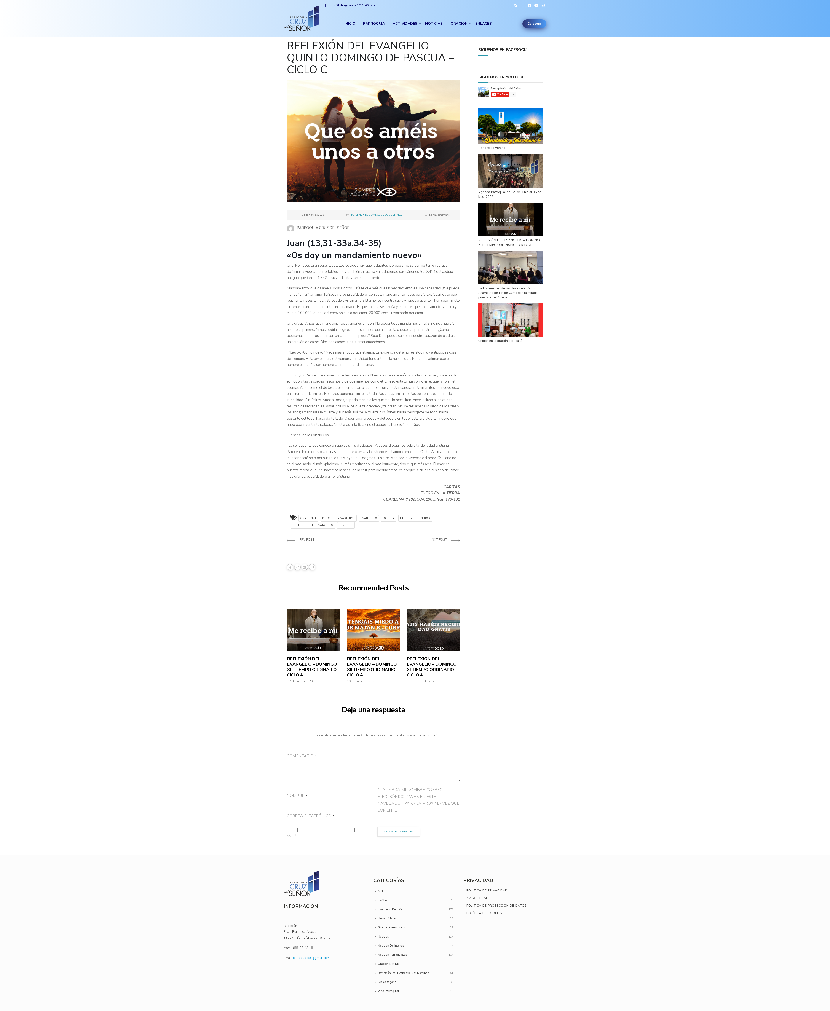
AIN (380, 891)
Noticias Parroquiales (392, 955)
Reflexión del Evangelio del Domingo (377, 215)
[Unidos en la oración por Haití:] (510, 320)
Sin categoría (387, 982)
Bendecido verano (491, 148)
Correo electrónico (310, 816)
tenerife (346, 525)
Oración (459, 23)
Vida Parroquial (388, 991)
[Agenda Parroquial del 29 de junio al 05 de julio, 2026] (510, 171)
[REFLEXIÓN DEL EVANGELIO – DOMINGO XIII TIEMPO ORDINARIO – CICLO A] (510, 219)
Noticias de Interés (391, 946)
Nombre (297, 796)
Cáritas (383, 900)
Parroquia (374, 23)
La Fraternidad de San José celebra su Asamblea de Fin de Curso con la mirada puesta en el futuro (508, 293)
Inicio (350, 23)
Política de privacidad (487, 890)
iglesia (388, 518)
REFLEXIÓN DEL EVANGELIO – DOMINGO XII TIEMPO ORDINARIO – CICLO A (372, 667)
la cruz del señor (415, 518)
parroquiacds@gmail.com (311, 958)
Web (292, 836)
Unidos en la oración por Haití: (500, 341)
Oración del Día (389, 964)
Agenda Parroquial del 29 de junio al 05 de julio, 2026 (509, 194)
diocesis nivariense (338, 518)
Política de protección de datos (496, 906)
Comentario (301, 756)
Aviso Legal (477, 898)
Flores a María (388, 918)
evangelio (369, 518)
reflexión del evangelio (313, 525)
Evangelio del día (390, 909)
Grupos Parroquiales (392, 927)
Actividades (405, 23)
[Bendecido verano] (510, 126)
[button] (515, 5)
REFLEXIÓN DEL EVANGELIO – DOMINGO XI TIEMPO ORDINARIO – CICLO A (432, 667)
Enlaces (483, 23)
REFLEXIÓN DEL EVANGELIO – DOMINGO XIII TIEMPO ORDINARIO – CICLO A (313, 667)
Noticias (434, 23)
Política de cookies (484, 913)
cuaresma (308, 518)
